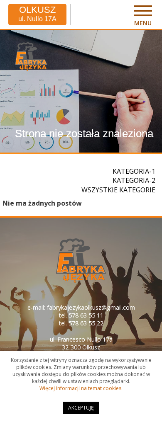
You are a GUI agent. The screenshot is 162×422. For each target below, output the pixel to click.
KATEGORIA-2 (134, 180)
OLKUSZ (37, 13)
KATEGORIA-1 (134, 171)
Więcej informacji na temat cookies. (81, 388)
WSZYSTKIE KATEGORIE (118, 189)
